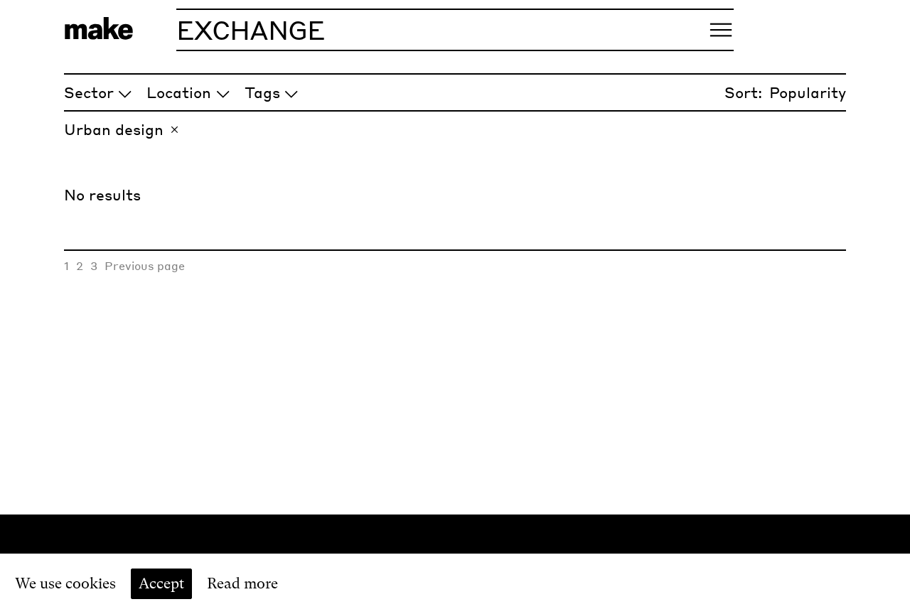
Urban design (114, 129)
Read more (242, 583)
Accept (161, 583)
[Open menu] (721, 30)
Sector (89, 92)
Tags (262, 92)
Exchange (250, 29)
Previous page (145, 266)
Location (178, 92)
